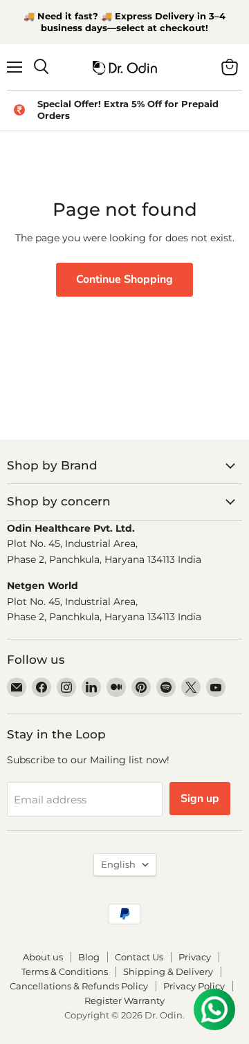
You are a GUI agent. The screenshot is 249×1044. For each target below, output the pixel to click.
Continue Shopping (124, 279)
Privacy (194, 956)
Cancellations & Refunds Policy (79, 985)
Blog (89, 956)
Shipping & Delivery (168, 971)
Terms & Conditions (64, 971)
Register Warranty (124, 1000)
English (118, 864)
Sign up (200, 798)
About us (43, 956)
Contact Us (139, 956)
